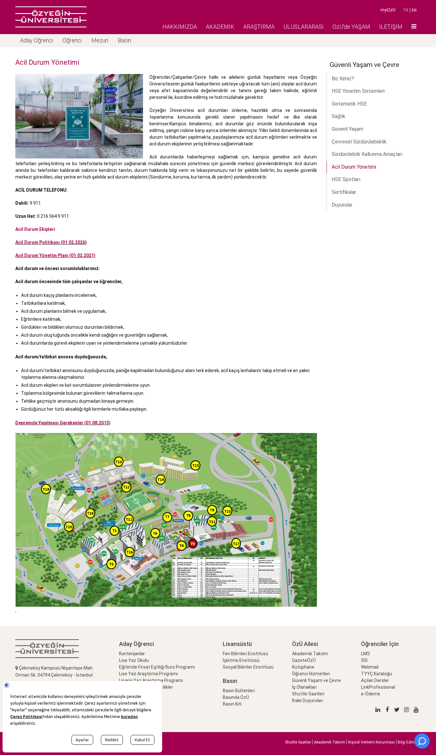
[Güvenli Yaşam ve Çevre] (50, 17)
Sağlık (338, 116)
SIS (364, 660)
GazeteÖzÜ (304, 660)
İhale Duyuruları (307, 700)
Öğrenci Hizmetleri (311, 673)
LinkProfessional (378, 687)
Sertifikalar (344, 192)
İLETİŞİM (390, 26)
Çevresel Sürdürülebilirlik (359, 142)
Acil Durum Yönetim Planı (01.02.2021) (55, 255)
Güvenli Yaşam (347, 129)
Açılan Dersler (375, 680)
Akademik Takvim (310, 653)
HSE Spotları (346, 179)
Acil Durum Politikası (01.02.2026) (51, 242)
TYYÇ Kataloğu (376, 673)
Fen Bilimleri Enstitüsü (245, 653)
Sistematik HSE (349, 104)
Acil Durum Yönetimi (354, 167)
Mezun (99, 40)
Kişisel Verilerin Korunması (371, 742)
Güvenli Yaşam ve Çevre (316, 680)
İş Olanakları (304, 687)
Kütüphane (303, 667)
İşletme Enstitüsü (241, 660)
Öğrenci (72, 40)
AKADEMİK (220, 26)
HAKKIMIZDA (179, 26)
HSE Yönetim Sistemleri (358, 91)
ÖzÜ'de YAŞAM (351, 26)
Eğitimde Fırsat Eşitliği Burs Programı (157, 667)
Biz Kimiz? (343, 79)
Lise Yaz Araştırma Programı (148, 673)
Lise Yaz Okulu (134, 660)
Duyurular (342, 205)
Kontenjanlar (132, 653)
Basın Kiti (232, 704)
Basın (124, 40)
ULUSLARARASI (303, 26)
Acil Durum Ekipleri (35, 229)
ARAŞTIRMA (258, 26)
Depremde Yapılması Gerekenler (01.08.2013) (62, 422)
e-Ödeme (370, 693)
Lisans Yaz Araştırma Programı (151, 680)
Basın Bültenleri (239, 690)
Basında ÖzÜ (236, 697)
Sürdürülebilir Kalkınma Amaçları (367, 154)
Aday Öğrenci (36, 40)
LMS (365, 653)
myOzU (387, 9)
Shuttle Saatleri (308, 693)
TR (405, 10)
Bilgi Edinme (408, 742)
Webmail (370, 667)
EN (414, 10)
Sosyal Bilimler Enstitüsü (248, 667)
